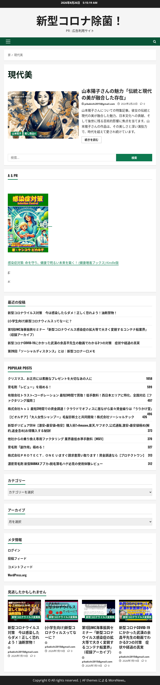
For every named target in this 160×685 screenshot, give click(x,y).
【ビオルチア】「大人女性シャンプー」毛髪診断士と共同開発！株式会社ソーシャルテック (71, 416)
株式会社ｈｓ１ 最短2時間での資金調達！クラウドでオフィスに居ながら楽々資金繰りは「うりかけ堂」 (81, 408)
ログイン (14, 550)
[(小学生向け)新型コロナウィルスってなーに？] (61, 611)
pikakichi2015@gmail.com (99, 104)
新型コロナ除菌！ (80, 20)
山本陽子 (16, 133)
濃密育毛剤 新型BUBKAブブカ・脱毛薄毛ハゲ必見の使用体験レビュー (55, 463)
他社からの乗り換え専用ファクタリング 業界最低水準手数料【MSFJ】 (56, 438)
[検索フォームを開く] (154, 41)
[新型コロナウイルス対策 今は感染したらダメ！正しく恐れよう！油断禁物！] (24, 611)
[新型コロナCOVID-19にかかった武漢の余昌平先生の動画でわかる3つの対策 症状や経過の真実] (135, 611)
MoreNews (116, 680)
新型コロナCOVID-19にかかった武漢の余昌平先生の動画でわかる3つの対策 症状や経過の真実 (74, 342)
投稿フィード (17, 558)
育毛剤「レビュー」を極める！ (30, 386)
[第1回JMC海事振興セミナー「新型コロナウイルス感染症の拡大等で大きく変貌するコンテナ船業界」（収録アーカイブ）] (98, 611)
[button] (8, 41)
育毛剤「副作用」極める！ (26, 447)
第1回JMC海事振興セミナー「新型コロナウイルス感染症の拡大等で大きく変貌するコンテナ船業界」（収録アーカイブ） (98, 640)
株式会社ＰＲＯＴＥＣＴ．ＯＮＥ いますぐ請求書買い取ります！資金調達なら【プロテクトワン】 (77, 455)
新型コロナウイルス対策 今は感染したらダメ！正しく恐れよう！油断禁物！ (62, 312)
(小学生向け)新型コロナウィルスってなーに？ (40, 321)
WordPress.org (17, 575)
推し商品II (30, 133)
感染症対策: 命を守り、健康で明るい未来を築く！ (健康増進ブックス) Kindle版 (63, 263)
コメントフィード (20, 566)
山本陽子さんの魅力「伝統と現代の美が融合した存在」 (43, 115)
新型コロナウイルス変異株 (26, 617)
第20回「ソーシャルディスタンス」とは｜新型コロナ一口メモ (51, 351)
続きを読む (93, 140)
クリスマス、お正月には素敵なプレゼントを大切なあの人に (50, 378)
